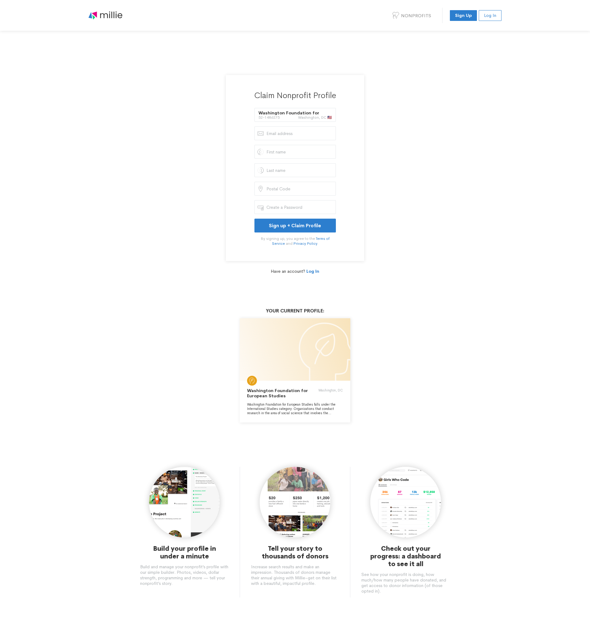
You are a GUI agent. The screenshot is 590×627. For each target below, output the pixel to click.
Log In (490, 15)
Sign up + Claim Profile (295, 225)
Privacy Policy (305, 243)
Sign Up (463, 15)
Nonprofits (416, 15)
